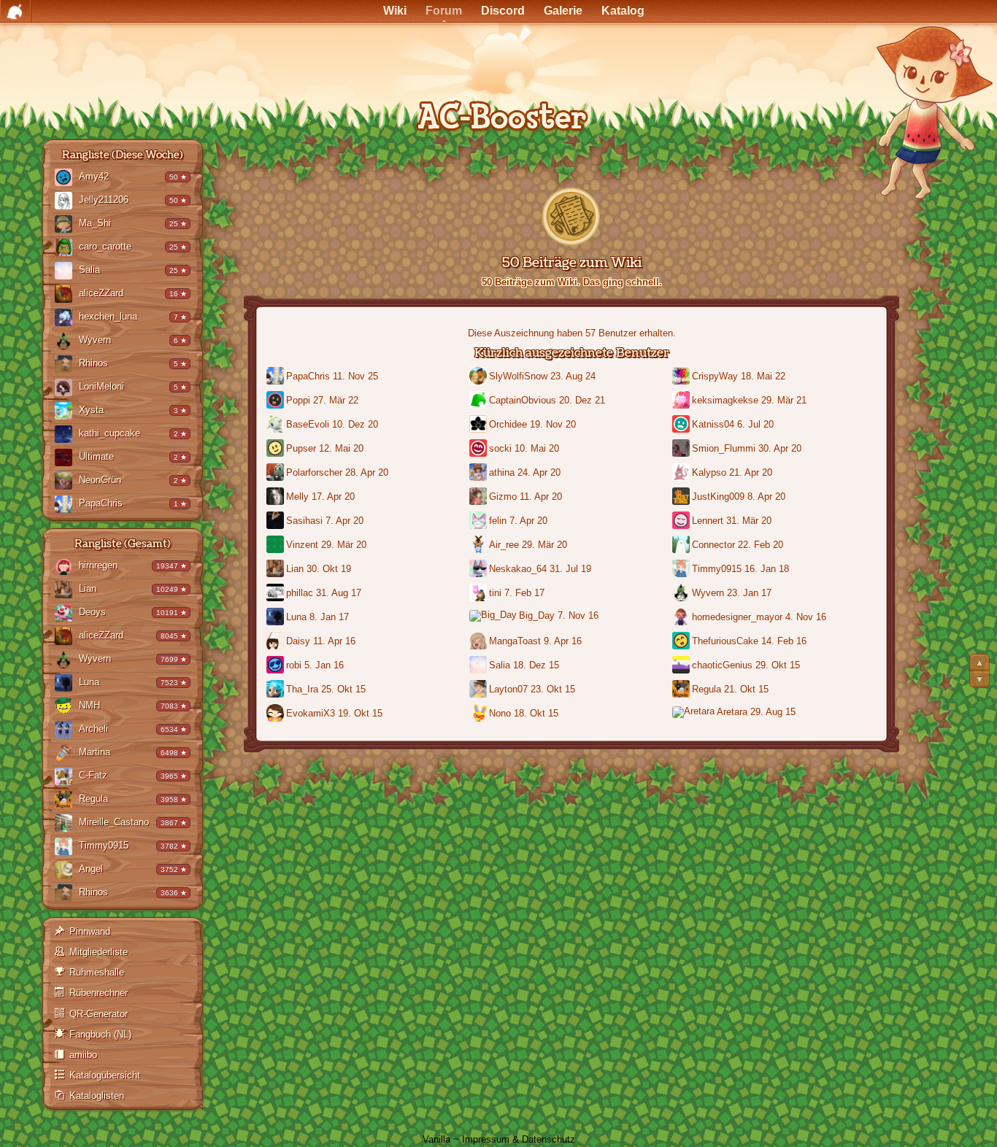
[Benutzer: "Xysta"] (67, 412)
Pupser (301, 448)
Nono (500, 713)
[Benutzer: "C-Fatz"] (67, 777)
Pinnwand (89, 931)
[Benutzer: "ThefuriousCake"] (682, 642)
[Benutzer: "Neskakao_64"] (479, 569)
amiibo (83, 1054)
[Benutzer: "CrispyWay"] (682, 377)
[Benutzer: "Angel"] (67, 871)
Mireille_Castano (114, 821)
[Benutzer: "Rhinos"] (67, 365)
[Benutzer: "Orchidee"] (479, 425)
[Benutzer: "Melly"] (276, 497)
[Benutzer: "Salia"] (67, 272)
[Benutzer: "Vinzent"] (276, 545)
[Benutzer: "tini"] (479, 593)
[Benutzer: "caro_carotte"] (67, 248)
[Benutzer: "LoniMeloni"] (67, 388)
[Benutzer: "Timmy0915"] (67, 847)
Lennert (707, 520)
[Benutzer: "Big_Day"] (494, 617)
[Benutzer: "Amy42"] (67, 178)
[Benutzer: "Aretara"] (694, 713)
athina (502, 472)
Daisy (298, 641)
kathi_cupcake (109, 433)
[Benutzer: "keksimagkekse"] (682, 401)
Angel (91, 868)
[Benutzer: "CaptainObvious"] (479, 401)
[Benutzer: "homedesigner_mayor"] (682, 617)
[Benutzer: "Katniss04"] (682, 425)
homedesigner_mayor (737, 616)
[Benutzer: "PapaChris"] (67, 505)
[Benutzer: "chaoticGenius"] (682, 666)
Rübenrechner (98, 992)
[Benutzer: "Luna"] (67, 684)
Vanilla (436, 1139)
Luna (89, 681)
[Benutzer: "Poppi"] (276, 401)
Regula (93, 798)
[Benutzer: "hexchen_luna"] (67, 318)
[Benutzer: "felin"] (479, 521)
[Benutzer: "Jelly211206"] (67, 202)
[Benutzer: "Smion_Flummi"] (682, 449)
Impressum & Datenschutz (518, 1139)
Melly (297, 496)
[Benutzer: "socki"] (479, 449)
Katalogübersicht (104, 1075)
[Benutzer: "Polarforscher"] (276, 473)
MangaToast (515, 641)
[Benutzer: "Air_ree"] (479, 545)
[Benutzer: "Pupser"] (276, 449)
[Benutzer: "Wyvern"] (67, 342)
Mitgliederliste (98, 951)
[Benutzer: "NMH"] (67, 707)
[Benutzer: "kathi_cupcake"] (67, 435)
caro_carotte (105, 246)
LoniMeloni (101, 386)
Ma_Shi (95, 222)
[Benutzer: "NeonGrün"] (67, 482)
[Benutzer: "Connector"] (682, 545)
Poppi (298, 400)
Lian (87, 588)
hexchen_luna (108, 316)
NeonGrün (100, 479)
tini (495, 592)
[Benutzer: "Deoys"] (67, 614)
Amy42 (94, 176)
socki (500, 448)
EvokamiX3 (310, 713)
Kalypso (709, 472)
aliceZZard (101, 292)
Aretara (732, 711)
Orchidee (508, 424)
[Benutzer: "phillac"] (276, 593)
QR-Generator (98, 1013)
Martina (94, 751)
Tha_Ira (302, 689)
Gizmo (503, 496)
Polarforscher (314, 472)
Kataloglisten (96, 1095)
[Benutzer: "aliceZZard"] (67, 295)
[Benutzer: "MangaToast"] (479, 642)
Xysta (91, 409)
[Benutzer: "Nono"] (479, 714)
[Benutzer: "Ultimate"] (67, 458)
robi (293, 665)
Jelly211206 (103, 199)
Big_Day (537, 615)
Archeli (93, 728)
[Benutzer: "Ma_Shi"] (67, 225)
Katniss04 (713, 424)
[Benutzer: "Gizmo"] (479, 497)
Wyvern (95, 339)
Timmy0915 (103, 845)
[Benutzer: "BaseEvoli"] (276, 425)
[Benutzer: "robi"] (276, 666)
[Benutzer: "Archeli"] (67, 731)
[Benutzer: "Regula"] (67, 801)
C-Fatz (93, 775)
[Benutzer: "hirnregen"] (67, 567)
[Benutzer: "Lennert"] (682, 521)
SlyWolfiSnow (518, 376)
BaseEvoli (307, 424)
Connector (713, 544)
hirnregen (98, 565)
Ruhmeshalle (96, 972)
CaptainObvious (522, 400)
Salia (89, 269)
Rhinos (93, 363)
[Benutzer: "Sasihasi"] (276, 521)
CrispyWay (715, 376)
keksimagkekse (725, 400)
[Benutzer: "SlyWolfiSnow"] (479, 377)
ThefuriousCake (725, 641)
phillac (299, 592)
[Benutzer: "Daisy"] (276, 642)
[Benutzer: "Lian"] (67, 590)
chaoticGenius (722, 665)
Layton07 (508, 689)
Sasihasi (304, 520)
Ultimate (96, 456)
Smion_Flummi (723, 448)
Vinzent (302, 544)
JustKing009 (718, 496)
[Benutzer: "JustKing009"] (682, 497)
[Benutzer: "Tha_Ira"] (276, 690)
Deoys (92, 611)
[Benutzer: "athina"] (479, 473)
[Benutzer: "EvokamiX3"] (276, 714)
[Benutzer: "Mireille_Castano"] (67, 824)
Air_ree (504, 544)
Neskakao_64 (518, 568)
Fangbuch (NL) (100, 1034)
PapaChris (101, 503)
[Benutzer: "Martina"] (67, 754)
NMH (89, 705)
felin (498, 520)
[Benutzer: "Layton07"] (479, 690)
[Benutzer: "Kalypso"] (682, 473)
